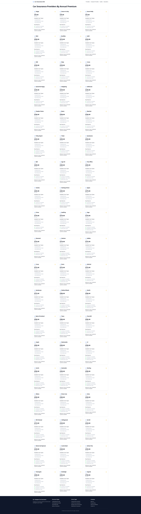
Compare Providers (95, 1)
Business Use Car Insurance (76, 504)
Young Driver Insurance (75, 501)
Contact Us (93, 506)
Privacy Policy (93, 503)
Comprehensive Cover (56, 501)
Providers (88, 1)
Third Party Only (55, 504)
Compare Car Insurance (40, 499)
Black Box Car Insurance (75, 506)
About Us (92, 501)
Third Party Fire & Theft (56, 503)
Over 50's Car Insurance (75, 503)
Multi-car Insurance (55, 506)
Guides (101, 1)
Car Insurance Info (40, 1)
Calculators (105, 1)
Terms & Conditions (94, 504)
